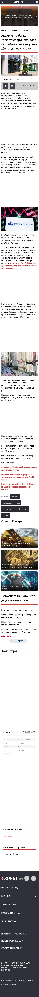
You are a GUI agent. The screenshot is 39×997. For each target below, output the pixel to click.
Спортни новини (11, 948)
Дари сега (6, 636)
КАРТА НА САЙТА (20, 967)
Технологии (8, 904)
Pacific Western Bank (11, 509)
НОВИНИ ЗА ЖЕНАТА (12, 940)
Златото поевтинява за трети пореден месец (16, 544)
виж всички (7, 837)
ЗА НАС (4, 963)
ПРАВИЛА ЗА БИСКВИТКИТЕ (13, 965)
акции (5, 515)
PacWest (15, 496)
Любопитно (8, 921)
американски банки (11, 503)
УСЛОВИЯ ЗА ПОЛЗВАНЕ (21, 963)
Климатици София (10, 854)
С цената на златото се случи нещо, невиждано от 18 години (17, 565)
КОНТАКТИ (5, 970)
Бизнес (5, 896)
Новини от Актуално (13, 933)
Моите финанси (11, 912)
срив (26, 509)
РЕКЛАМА (5, 967)
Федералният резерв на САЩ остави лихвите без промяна (18, 16)
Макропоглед (9, 887)
